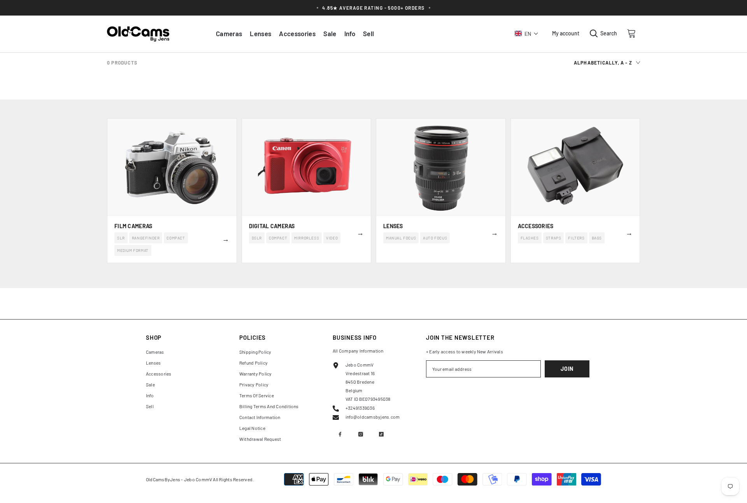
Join (567, 368)
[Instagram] (360, 434)
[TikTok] (381, 434)
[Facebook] (340, 434)
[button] (526, 33)
